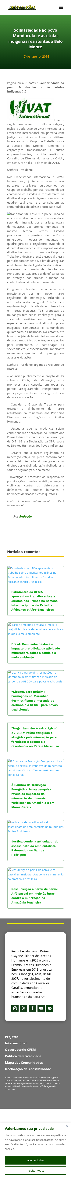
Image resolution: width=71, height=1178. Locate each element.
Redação (25, 516)
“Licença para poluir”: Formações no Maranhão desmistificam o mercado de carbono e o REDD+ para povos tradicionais (34, 700)
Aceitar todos (35, 1160)
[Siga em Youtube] (41, 1008)
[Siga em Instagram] (15, 1008)
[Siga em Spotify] (49, 1008)
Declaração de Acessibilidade (28, 1069)
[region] (35, 1150)
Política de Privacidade (23, 1056)
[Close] (67, 1126)
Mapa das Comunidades (24, 1062)
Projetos (11, 1036)
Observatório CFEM (20, 1049)
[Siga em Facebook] (32, 1008)
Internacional (16, 1043)
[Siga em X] (23, 1008)
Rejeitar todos (35, 1170)
